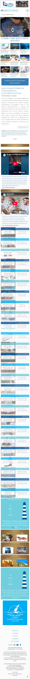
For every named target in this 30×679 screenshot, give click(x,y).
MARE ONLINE (15, 672)
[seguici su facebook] (20, 645)
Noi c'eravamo (15, 641)
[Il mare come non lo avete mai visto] (15, 27)
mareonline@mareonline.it (8, 187)
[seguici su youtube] (17, 645)
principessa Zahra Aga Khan (11, 134)
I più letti (15, 636)
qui (13, 527)
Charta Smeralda (4, 132)
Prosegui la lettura (22, 127)
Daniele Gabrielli (12, 132)
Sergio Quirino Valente (22, 134)
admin (15, 130)
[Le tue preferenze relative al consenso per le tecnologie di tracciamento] (27, 676)
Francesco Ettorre (19, 133)
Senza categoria (22, 130)
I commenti (15, 639)
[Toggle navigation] (27, 10)
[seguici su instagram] (14, 645)
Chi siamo (15, 633)
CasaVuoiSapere (19, 649)
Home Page (15, 631)
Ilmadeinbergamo (11, 649)
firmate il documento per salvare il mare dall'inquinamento (13, 132)
